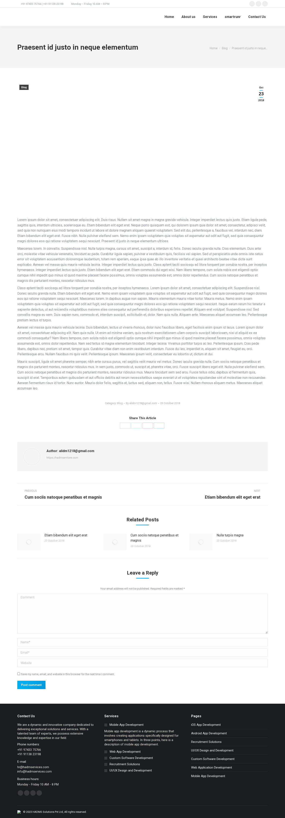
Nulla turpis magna (230, 535)
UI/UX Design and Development (212, 750)
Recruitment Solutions (206, 742)
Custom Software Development (213, 759)
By (141, 403)
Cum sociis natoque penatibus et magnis (154, 538)
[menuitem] (169, 17)
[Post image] (28, 542)
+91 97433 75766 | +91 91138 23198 (42, 3)
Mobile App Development (208, 776)
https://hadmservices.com (62, 457)
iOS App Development (206, 725)
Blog (24, 87)
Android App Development (209, 733)
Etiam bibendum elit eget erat (65, 535)
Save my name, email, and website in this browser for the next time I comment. (68, 674)
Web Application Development (211, 767)
